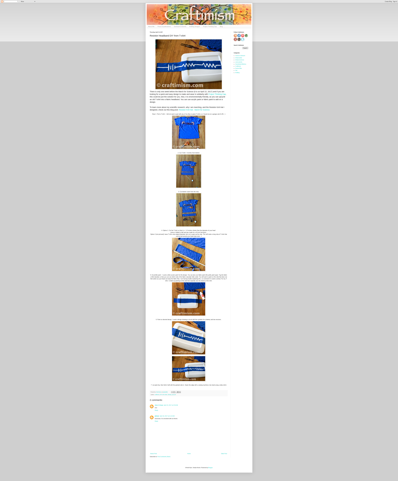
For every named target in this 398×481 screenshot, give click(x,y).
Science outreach (240, 55)
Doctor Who (238, 68)
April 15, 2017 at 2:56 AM (171, 405)
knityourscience (239, 60)
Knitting (237, 72)
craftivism (157, 394)
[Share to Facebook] (178, 392)
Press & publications (164, 26)
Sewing (169, 394)
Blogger (210, 467)
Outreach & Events (180, 26)
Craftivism (238, 66)
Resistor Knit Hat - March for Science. (194, 110)
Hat (236, 70)
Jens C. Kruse (159, 405)
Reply (156, 410)
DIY (161, 394)
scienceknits (238, 62)
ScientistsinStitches (240, 64)
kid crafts (164, 394)
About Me (151, 26)
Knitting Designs (194, 26)
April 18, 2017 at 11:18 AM (167, 416)
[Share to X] (176, 392)
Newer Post (153, 453)
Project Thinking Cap (210, 26)
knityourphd (238, 58)
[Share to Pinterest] (180, 392)
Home (189, 453)
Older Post (224, 453)
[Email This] (172, 392)
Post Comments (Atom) (163, 456)
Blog (221, 26)
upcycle (174, 394)
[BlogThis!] (174, 392)
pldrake (157, 416)
